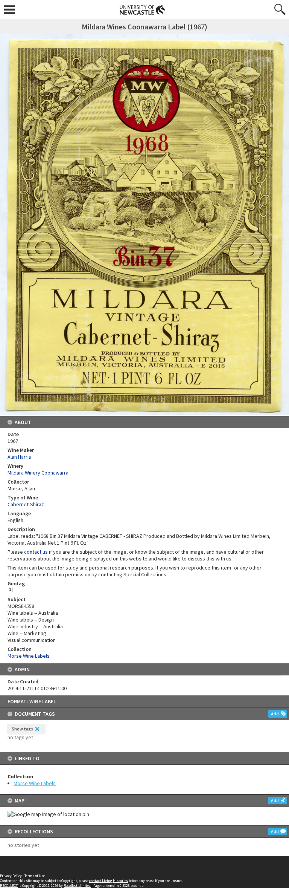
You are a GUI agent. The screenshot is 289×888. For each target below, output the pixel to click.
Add (275, 714)
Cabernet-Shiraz (26, 504)
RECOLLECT (9, 885)
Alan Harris (19, 456)
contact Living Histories (108, 880)
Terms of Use (34, 875)
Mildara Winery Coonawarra (38, 472)
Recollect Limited (77, 885)
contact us (36, 551)
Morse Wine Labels (35, 783)
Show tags (22, 729)
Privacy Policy (11, 875)
